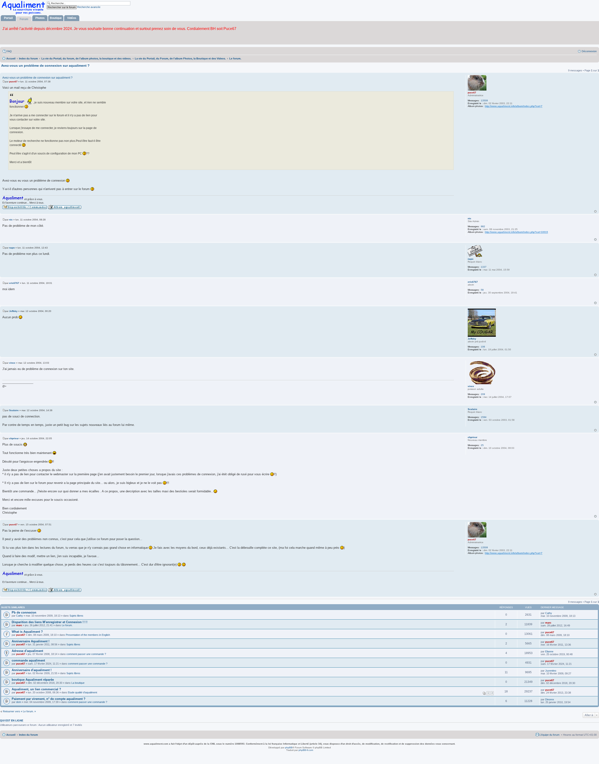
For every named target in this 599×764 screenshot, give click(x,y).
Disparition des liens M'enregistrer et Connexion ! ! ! (49, 622)
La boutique (77, 682)
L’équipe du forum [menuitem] (549, 734)
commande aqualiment (28, 660)
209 (483, 394)
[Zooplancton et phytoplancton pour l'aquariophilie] (24, 14)
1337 (483, 267)
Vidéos (71, 18)
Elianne (549, 651)
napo (470, 259)
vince (471, 386)
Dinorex (549, 699)
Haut (595, 211)
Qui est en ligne (11, 720)
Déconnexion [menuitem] (589, 51)
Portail (8, 18)
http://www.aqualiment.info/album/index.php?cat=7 (513, 106)
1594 (483, 417)
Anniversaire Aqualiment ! (30, 641)
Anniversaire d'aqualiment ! (31, 670)
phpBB (288, 747)
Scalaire (472, 409)
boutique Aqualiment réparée (33, 679)
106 (483, 346)
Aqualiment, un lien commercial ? (36, 689)
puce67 (472, 92)
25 (482, 445)
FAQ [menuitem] (9, 51)
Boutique (56, 18)
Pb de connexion (24, 612)
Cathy (19, 615)
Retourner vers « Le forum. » (19, 711)
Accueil (10, 734)
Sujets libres (76, 615)
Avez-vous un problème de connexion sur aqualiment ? (45, 65)
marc (19, 625)
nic (469, 218)
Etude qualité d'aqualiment (82, 692)
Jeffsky (472, 338)
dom (18, 702)
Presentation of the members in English (88, 634)
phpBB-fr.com (306, 750)
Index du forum (28, 734)
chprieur (472, 437)
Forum (24, 19)
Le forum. (67, 625)
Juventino (550, 670)
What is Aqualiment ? (27, 631)
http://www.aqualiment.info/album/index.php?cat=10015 (516, 232)
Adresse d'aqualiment (27, 651)
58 (482, 290)
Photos (40, 18)
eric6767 (473, 282)
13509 (484, 100)
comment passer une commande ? (86, 654)
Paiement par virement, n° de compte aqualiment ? (48, 699)
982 (483, 226)
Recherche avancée (88, 7)
